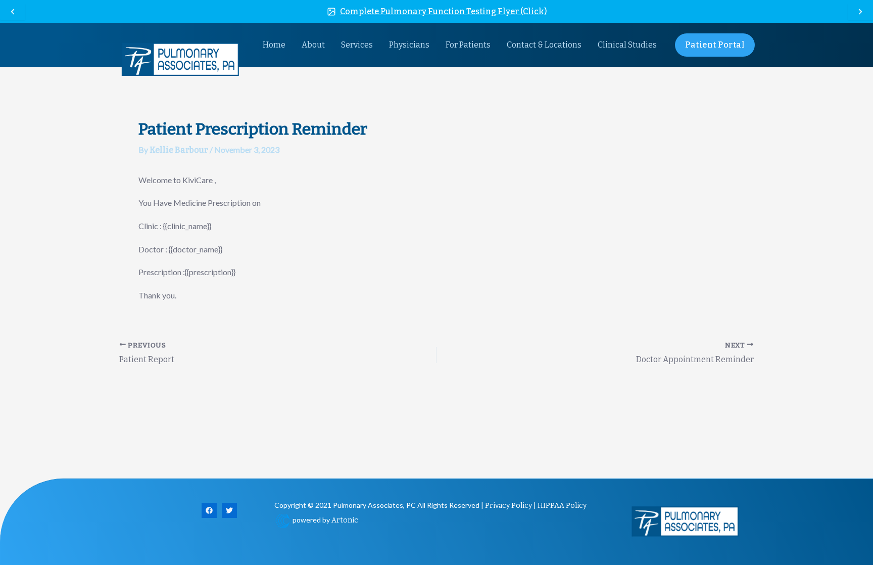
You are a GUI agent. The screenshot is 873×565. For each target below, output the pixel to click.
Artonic (344, 520)
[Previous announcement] (12, 11)
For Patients (468, 45)
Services (357, 45)
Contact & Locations (544, 45)
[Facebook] (209, 510)
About (313, 45)
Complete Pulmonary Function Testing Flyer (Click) (443, 11)
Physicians (409, 45)
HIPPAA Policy (562, 505)
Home (274, 45)
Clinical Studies (627, 45)
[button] (715, 45)
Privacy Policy (508, 505)
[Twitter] (229, 510)
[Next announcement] (860, 11)
